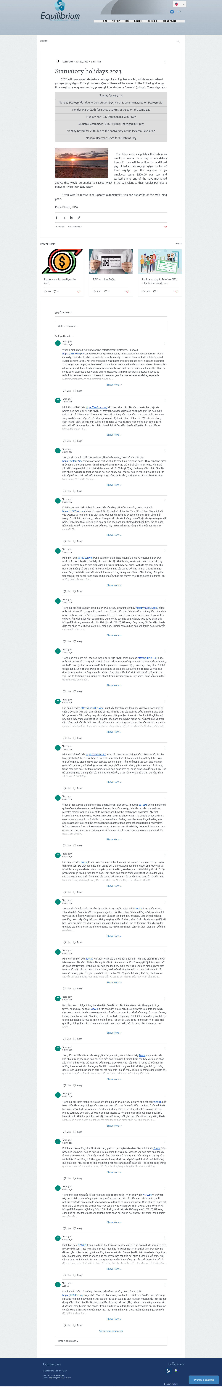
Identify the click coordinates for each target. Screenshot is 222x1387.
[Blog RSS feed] (169, 1371)
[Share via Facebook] (56, 217)
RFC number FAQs (104, 279)
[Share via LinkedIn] (71, 217)
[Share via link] (78, 217)
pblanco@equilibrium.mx (60, 1378)
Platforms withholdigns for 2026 (60, 281)
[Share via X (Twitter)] (64, 217)
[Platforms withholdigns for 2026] (62, 261)
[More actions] (165, 62)
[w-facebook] (176, 1371)
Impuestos (44, 41)
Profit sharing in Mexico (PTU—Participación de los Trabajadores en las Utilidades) (159, 281)
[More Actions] (165, 343)
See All (179, 244)
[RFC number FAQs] (111, 261)
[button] (178, 41)
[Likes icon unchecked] (64, 391)
